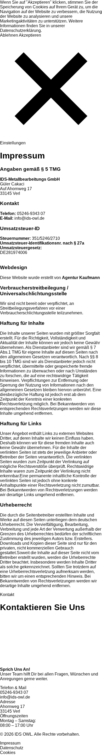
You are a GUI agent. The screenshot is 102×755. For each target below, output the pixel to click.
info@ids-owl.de (22, 218)
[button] (51, 89)
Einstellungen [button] (13, 143)
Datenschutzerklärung (20, 30)
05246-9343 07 (22, 213)
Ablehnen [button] (9, 35)
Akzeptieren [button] (30, 35)
